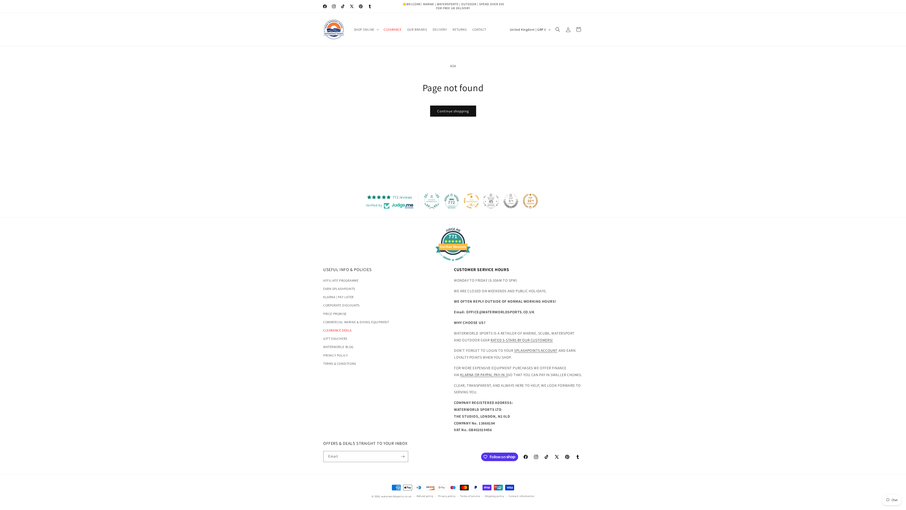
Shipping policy (494, 496)
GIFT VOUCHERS (335, 338)
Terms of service (470, 496)
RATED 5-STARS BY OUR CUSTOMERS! (522, 340)
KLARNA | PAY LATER (338, 297)
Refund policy (425, 496)
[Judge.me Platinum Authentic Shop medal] (431, 200)
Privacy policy (447, 496)
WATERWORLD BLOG (338, 347)
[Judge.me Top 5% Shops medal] (510, 200)
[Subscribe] (403, 456)
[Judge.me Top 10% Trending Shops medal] (530, 200)
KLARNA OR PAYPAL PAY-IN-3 (484, 374)
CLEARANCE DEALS (337, 330)
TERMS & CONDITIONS (339, 363)
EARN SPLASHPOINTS (339, 289)
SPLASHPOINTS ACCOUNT (536, 350)
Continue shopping (453, 111)
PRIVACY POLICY (335, 355)
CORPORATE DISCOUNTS (341, 305)
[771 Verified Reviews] (453, 263)
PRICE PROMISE (335, 314)
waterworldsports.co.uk (396, 496)
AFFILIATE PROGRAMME (340, 280)
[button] (366, 29)
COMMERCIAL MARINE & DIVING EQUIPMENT (356, 322)
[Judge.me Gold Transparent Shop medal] (471, 200)
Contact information (521, 496)
